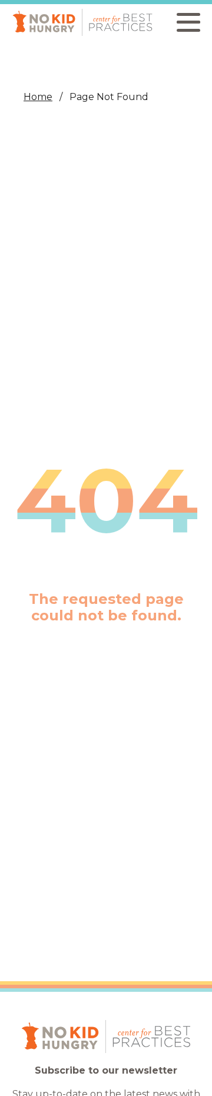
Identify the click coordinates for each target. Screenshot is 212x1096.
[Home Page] (82, 22)
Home (38, 96)
